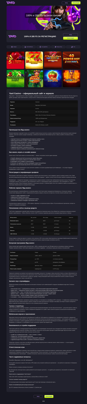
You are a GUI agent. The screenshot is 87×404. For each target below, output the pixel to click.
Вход (66, 2)
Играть (43, 21)
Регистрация (76, 2)
